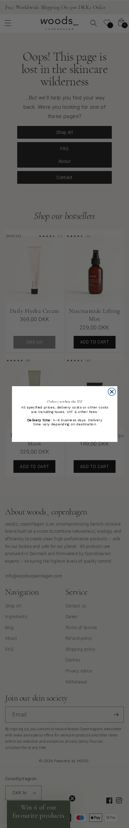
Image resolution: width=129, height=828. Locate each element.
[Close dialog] (112, 391)
